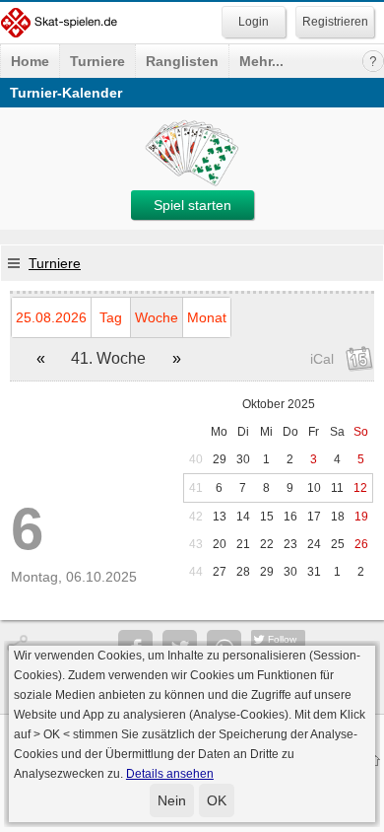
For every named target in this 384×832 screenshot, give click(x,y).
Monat (206, 317)
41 (196, 488)
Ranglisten (182, 61)
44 (196, 572)
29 (219, 459)
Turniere (97, 61)
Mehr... (261, 61)
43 (196, 544)
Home (30, 61)
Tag (110, 317)
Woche (156, 317)
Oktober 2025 (278, 404)
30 (243, 459)
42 (196, 516)
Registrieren (335, 22)
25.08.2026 (51, 317)
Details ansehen (170, 774)
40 (196, 459)
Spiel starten (192, 205)
